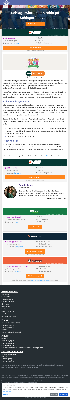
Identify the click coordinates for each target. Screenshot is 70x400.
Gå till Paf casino (34, 24)
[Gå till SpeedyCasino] (35, 236)
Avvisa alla (54, 394)
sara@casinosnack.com (57, 199)
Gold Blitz (4, 338)
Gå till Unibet (34, 227)
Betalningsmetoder (7, 311)
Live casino (5, 304)
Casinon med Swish (8, 301)
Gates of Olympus (7, 341)
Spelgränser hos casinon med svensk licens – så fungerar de (22, 348)
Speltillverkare (6, 314)
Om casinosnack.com (8, 354)
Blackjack (4, 309)
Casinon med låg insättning (10, 323)
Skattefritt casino (7, 299)
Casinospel (5, 294)
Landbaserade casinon (9, 316)
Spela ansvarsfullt (7, 361)
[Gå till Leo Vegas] (35, 260)
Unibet (17, 222)
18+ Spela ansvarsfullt (52, 35)
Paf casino (16, 43)
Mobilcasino (5, 306)
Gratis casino (5, 296)
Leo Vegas (18, 271)
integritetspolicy (7, 391)
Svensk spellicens (7, 327)
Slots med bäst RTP (8, 325)
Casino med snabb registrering (11, 332)
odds (46, 156)
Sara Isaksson (63, 28)
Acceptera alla (63, 394)
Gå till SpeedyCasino (34, 251)
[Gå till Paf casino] (35, 32)
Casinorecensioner (7, 345)
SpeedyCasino (19, 247)
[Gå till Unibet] (35, 211)
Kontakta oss (5, 356)
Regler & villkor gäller (61, 35)
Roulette (4, 330)
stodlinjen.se (42, 280)
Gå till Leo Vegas (34, 276)
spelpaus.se (48, 280)
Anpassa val (6, 394)
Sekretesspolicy (6, 359)
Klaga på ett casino (8, 343)
